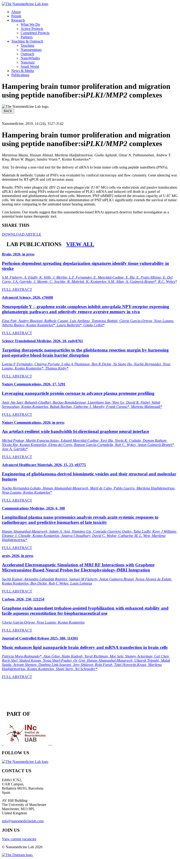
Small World (30, 66)
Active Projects (32, 29)
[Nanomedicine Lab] (25, 4)
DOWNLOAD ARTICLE (21, 234)
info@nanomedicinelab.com (23, 821)
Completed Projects (35, 33)
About (16, 12)
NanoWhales (30, 58)
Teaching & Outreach (27, 41)
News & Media (22, 71)
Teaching (27, 45)
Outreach (27, 54)
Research (18, 20)
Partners (27, 37)
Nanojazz (28, 62)
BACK (8, 111)
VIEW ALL (80, 244)
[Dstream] (17, 855)
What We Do (30, 24)
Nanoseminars (31, 50)
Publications (20, 75)
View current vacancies (19, 839)
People (16, 16)
